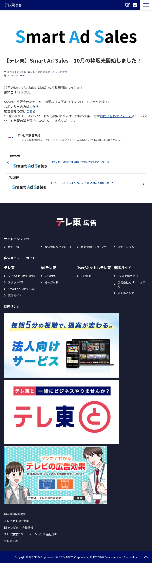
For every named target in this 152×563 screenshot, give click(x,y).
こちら (34, 106)
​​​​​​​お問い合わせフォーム (116, 116)
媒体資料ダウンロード (58, 247)
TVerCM (86, 276)
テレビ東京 (61, 71)
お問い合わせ (135, 5)
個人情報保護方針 (15, 514)
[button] (146, 5)
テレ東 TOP (11, 541)
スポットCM (15, 282)
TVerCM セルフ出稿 (128, 5)
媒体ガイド (15, 295)
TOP (22, 75)
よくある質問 (126, 293)
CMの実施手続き (128, 276)
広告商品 (50, 276)
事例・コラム (126, 247)
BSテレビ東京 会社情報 (18, 527)
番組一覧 (13, 247)
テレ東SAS (12, 75)
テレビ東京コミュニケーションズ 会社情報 (30, 534)
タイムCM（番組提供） (22, 276)
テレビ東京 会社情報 (16, 521)
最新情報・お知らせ (93, 247)
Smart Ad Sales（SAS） (23, 289)
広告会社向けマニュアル (131, 284)
